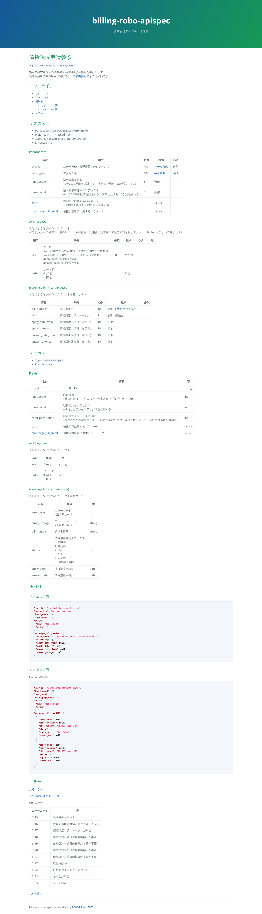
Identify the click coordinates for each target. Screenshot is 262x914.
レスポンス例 (49, 109)
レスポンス (42, 97)
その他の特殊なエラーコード (47, 796)
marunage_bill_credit (45, 211)
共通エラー (36, 789)
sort (34, 203)
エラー (39, 113)
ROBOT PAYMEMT (82, 907)
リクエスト (42, 93)
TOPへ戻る (35, 893)
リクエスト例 (49, 105)
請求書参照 (79, 76)
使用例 (39, 101)
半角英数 (159, 173)
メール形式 (161, 166)
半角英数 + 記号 (126, 309)
